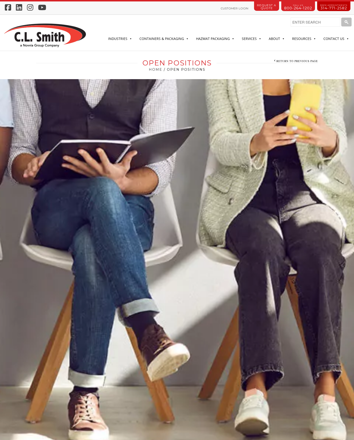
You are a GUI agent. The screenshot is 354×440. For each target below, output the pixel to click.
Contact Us (333, 38)
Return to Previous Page (297, 61)
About (274, 38)
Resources (301, 38)
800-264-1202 (298, 7)
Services (249, 38)
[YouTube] (42, 7)
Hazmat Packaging (213, 38)
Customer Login (234, 8)
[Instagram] (30, 7)
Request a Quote (266, 6)
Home (155, 69)
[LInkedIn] (19, 7)
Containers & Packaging (161, 38)
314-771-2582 (333, 7)
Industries (117, 38)
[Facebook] (8, 7)
